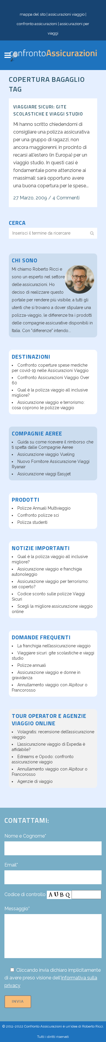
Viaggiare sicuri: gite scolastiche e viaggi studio (48, 110)
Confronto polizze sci (38, 515)
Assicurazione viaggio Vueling (45, 454)
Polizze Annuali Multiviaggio (44, 508)
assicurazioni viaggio (66, 14)
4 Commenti (66, 198)
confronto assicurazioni (37, 24)
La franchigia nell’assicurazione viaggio (54, 645)
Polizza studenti (32, 522)
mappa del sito (33, 14)
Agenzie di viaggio (35, 781)
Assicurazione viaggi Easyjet (44, 474)
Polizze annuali (31, 665)
